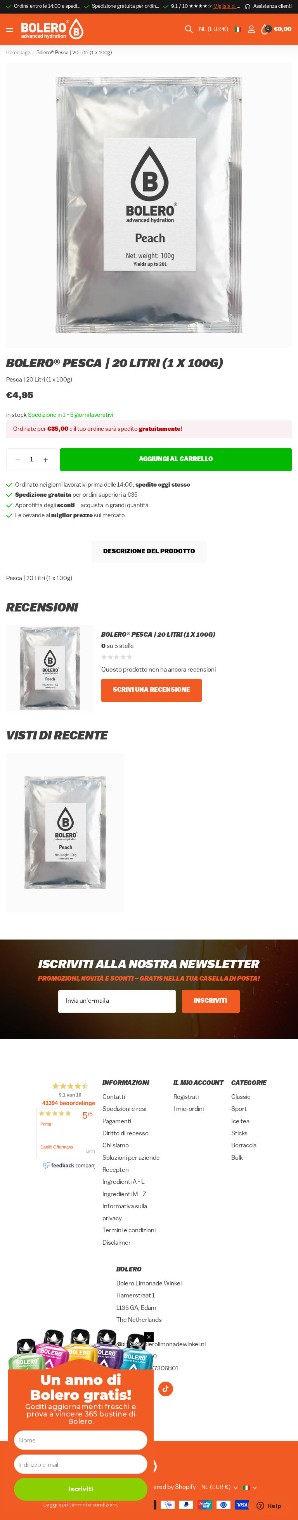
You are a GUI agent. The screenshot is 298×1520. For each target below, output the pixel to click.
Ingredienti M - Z (124, 1195)
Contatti (113, 1097)
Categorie (249, 1083)
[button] (45, 459)
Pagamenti (116, 1122)
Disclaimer (116, 1243)
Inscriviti (211, 1001)
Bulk (237, 1158)
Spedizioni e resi (124, 1109)
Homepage (18, 52)
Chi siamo (115, 1146)
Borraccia (243, 1146)
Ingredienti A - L (123, 1182)
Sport (239, 1109)
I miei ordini (188, 1109)
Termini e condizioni (129, 1231)
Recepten (115, 1170)
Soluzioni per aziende (131, 1158)
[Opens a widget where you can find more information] (269, 1506)
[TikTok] (165, 1389)
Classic (240, 1097)
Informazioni (125, 1083)
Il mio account (198, 1083)
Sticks (239, 1134)
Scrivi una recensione (151, 690)
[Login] (251, 29)
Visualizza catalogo (10, 29)
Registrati (186, 1097)
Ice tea (240, 1122)
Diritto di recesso (125, 1134)
